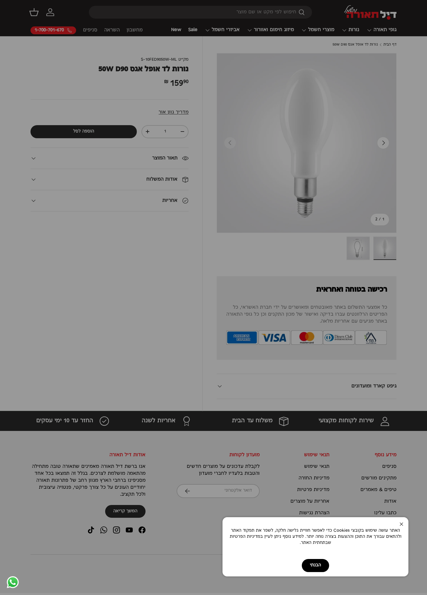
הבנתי (315, 565)
